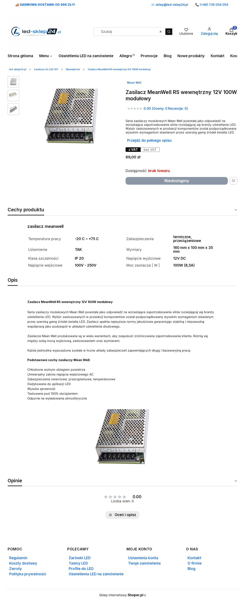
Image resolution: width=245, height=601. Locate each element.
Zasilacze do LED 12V (46, 69)
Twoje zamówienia (144, 563)
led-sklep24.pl (17, 69)
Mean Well (134, 82)
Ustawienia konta (143, 558)
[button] (168, 31)
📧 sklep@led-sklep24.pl (169, 5)
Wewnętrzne (73, 69)
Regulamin (18, 558)
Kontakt (194, 558)
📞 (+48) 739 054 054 (211, 5)
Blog (191, 568)
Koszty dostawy (23, 563)
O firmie (195, 563)
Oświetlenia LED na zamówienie (96, 574)
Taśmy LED (78, 563)
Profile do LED (81, 568)
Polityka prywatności (27, 574)
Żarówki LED (80, 558)
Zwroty (15, 568)
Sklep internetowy (121, 595)
